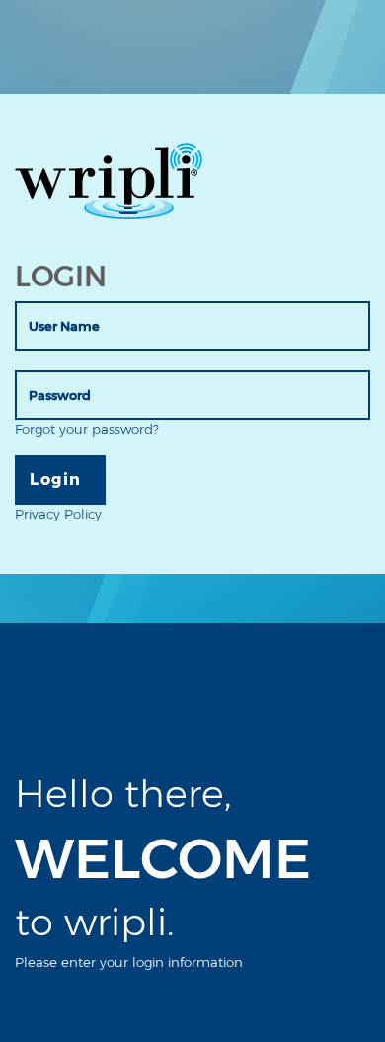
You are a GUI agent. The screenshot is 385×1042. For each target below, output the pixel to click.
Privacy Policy (58, 513)
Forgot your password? (87, 429)
